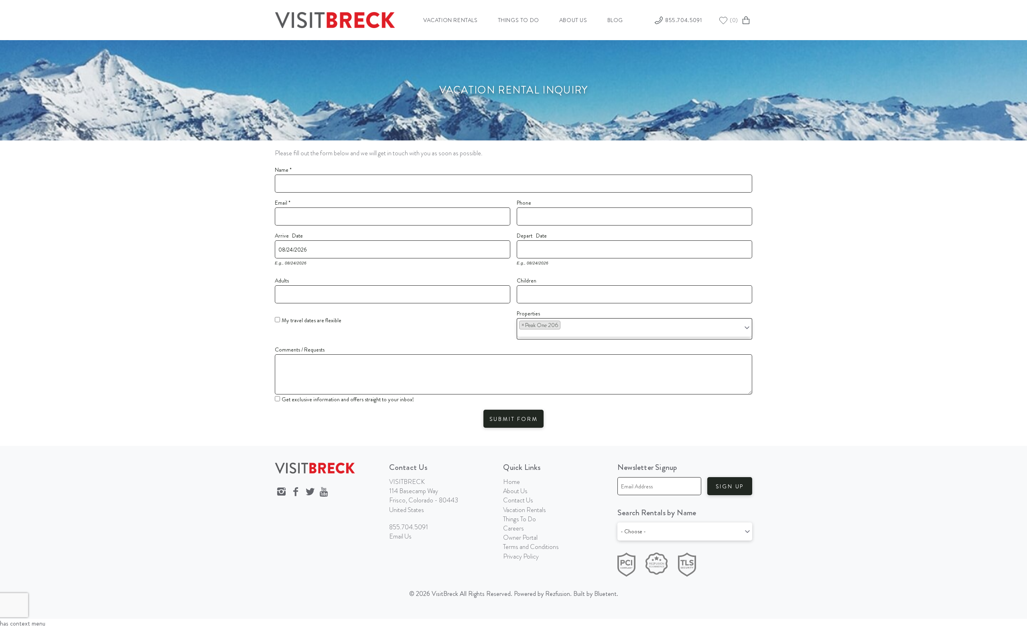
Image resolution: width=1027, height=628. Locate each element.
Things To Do (519, 519)
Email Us (400, 536)
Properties (528, 312)
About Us (573, 20)
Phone (524, 201)
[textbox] (565, 327)
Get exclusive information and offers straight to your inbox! (348, 399)
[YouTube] (324, 492)
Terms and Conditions (531, 546)
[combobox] (634, 328)
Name (283, 168)
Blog (615, 20)
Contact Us (518, 500)
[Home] (335, 18)
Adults (282, 279)
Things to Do (518, 20)
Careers (513, 528)
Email (282, 201)
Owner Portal (520, 537)
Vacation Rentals (450, 20)
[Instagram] (281, 492)
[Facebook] (295, 492)
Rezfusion (557, 593)
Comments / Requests (300, 348)
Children (526, 279)
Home (511, 481)
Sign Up (730, 486)
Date (297, 234)
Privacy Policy (521, 556)
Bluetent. (606, 593)
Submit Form (513, 419)
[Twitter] (310, 492)
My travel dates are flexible (311, 320)
